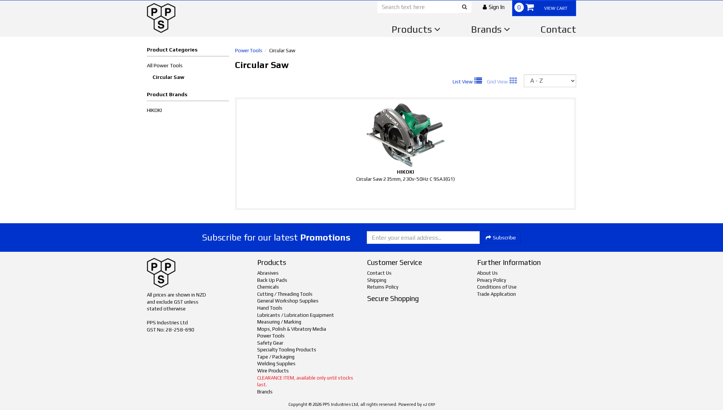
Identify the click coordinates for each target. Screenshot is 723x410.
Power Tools (248, 50)
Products (413, 29)
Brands (487, 29)
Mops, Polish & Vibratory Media (291, 329)
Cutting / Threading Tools (285, 294)
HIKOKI (154, 110)
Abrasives (268, 273)
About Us (487, 273)
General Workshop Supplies (288, 301)
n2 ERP (429, 404)
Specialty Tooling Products (286, 350)
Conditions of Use (497, 287)
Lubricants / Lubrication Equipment (295, 315)
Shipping (376, 280)
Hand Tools (269, 308)
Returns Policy (382, 287)
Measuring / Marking (279, 322)
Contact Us (379, 273)
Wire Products (273, 371)
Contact (558, 29)
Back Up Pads (272, 280)
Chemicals (268, 287)
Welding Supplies (276, 363)
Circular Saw (169, 77)
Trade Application (496, 294)
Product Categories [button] (172, 50)
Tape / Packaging (275, 357)
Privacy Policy (491, 280)
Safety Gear (270, 343)
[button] (494, 7)
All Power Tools (165, 65)
